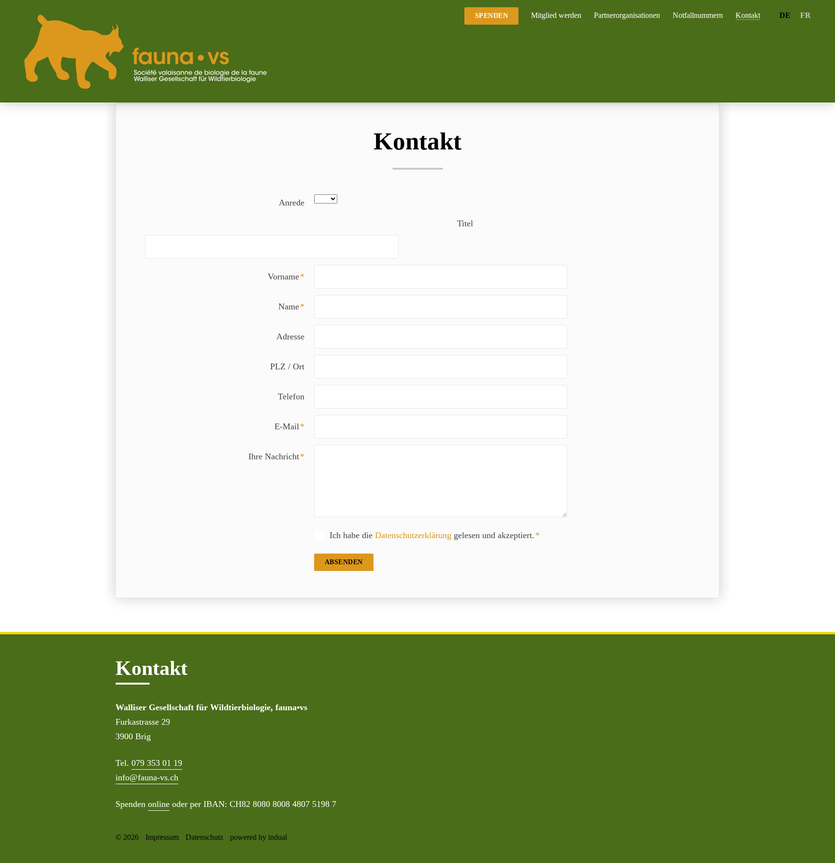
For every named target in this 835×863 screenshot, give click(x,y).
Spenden (491, 15)
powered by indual (258, 837)
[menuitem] (556, 15)
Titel (465, 223)
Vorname (291, 276)
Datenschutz (204, 837)
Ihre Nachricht (281, 456)
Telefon (291, 396)
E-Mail (294, 426)
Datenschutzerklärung (413, 535)
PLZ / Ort (287, 366)
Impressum (162, 837)
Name (296, 306)
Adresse (290, 336)
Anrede (291, 202)
